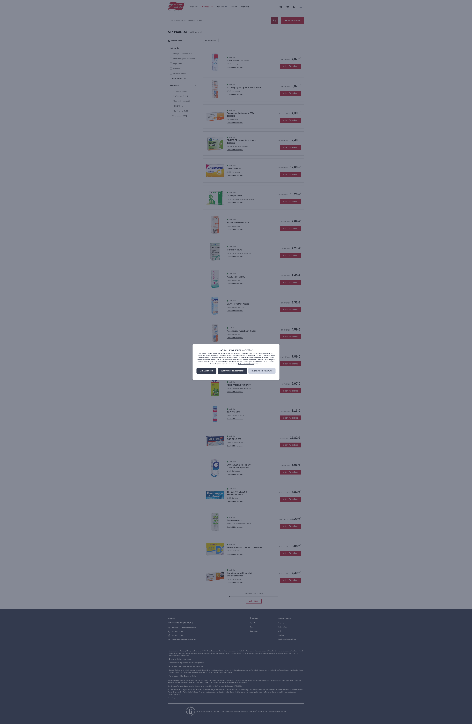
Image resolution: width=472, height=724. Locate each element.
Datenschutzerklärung (246, 364)
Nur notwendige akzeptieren (232, 371)
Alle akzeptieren (206, 371)
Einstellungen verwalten (262, 371)
